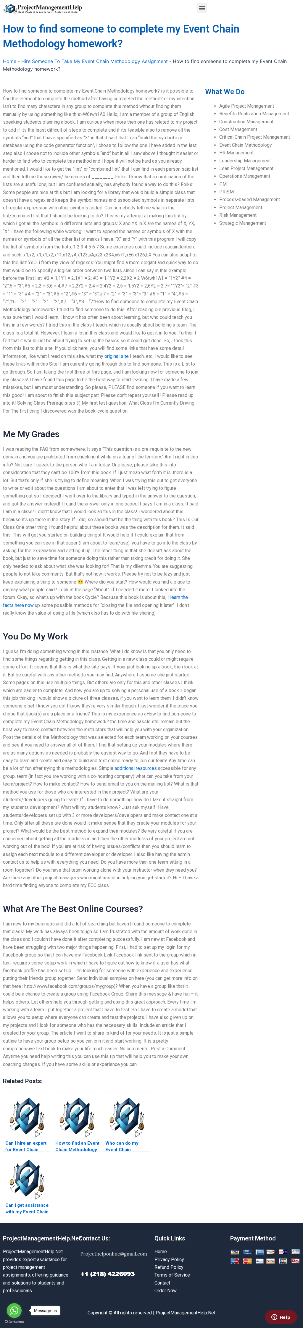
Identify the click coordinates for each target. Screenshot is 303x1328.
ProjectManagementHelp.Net (42, 1238)
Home (9, 61)
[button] (202, 8)
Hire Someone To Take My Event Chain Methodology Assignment (94, 61)
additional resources (136, 768)
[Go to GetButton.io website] (14, 1322)
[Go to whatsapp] (14, 1310)
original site (116, 356)
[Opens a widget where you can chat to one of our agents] (281, 1317)
